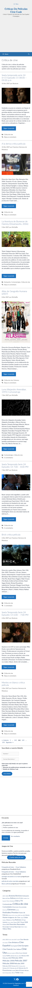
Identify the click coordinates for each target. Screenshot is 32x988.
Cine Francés (8, 949)
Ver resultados (15, 836)
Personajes (6, 927)
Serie (22, 926)
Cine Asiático (5, 942)
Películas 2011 (15, 966)
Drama (20, 953)
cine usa (9, 953)
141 (15, 740)
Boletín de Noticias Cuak (10, 769)
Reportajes (18, 927)
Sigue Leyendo (8, 128)
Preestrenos (7, 970)
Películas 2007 (21, 961)
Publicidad (11, 927)
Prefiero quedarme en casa (10, 827)
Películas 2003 (25, 955)
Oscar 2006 (10, 922)
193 (3, 742)
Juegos (21, 917)
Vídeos (5, 929)
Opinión (5, 922)
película (12, 955)
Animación (7, 282)
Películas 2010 (7, 966)
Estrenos (16, 380)
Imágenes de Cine (14, 917)
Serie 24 (18, 970)
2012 (4, 939)
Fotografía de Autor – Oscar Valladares (14, 867)
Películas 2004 (7, 958)
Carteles (25, 898)
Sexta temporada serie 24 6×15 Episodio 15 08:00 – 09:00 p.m (14, 77)
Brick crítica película (11, 535)
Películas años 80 (14, 968)
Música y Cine (10, 920)
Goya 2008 (17, 915)
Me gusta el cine (7, 825)
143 (23, 740)
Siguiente (9, 742)
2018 (18, 939)
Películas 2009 (19, 963)
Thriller (17, 972)
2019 (4, 896)
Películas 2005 (17, 958)
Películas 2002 (18, 955)
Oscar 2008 (24, 922)
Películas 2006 (9, 961)
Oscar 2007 (16, 922)
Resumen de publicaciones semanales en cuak (17, 767)
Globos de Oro (11, 915)
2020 (7, 896)
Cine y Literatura (10, 901)
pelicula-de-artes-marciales (10, 881)
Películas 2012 (22, 966)
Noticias (18, 920)
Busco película (6, 883)
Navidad (4, 955)
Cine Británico (13, 942)
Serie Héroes (25, 970)
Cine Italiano (17, 949)
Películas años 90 (23, 968)
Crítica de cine (8, 134)
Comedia (13, 953)
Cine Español (14, 946)
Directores (15, 907)
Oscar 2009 (6, 924)
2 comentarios (8, 528)
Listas (26, 917)
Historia (27, 915)
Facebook (16, 985)
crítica (17, 953)
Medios (4, 920)
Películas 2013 (6, 968)
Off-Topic (23, 920)
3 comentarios (8, 457)
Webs (9, 929)
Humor (5, 917)
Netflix (8, 955)
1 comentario (8, 605)
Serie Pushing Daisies (7, 972)
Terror (13, 972)
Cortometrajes (15, 282)
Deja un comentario (10, 137)
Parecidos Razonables (17, 924)
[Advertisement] (16, 35)
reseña (13, 970)
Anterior (5, 740)
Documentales (22, 907)
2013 (7, 939)
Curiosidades (7, 907)
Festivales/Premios (10, 912)
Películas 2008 (8, 963)
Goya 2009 (22, 915)
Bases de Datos (6, 898)
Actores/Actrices (15, 896)
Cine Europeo (23, 946)
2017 (15, 939)
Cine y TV (19, 901)
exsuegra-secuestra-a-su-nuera (11, 876)
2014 (13, 939)
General (25, 953)
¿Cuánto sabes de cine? (16, 857)
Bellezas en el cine (16, 898)
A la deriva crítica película (13, 144)
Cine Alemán (24, 939)
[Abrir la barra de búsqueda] (29, 54)
